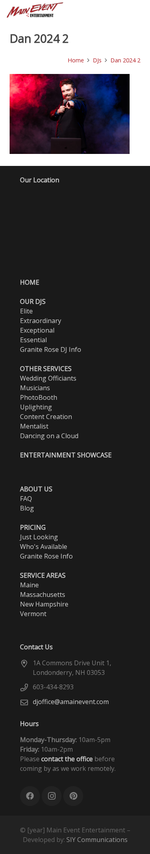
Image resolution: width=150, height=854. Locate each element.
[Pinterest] (109, 10)
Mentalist (34, 426)
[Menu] (139, 10)
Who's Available (43, 546)
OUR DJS (33, 301)
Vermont (33, 613)
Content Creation (46, 416)
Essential (33, 339)
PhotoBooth (38, 397)
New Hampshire (44, 604)
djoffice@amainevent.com (71, 701)
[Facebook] (80, 10)
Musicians (35, 387)
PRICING (33, 527)
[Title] (123, 10)
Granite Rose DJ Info (50, 349)
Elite (26, 311)
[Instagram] (94, 10)
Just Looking (39, 537)
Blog (27, 508)
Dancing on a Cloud (49, 435)
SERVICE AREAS (43, 575)
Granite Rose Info (46, 556)
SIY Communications (97, 839)
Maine (29, 585)
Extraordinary (40, 320)
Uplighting (36, 407)
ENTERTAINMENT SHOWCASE (66, 455)
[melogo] (35, 10)
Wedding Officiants (48, 378)
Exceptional (37, 330)
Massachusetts (42, 594)
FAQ (26, 498)
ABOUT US (36, 489)
